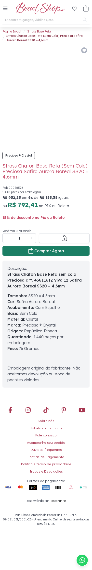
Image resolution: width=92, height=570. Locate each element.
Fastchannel (58, 501)
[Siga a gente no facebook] (10, 410)
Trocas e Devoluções (46, 471)
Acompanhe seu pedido (46, 442)
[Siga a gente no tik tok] (46, 410)
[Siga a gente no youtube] (82, 410)
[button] (5, 8)
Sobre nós (46, 421)
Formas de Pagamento (46, 457)
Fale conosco (46, 435)
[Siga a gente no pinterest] (64, 410)
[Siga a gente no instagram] (28, 410)
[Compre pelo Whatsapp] (82, 560)
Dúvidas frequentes (46, 450)
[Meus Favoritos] (74, 8)
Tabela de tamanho (46, 428)
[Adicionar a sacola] (64, 238)
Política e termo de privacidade (46, 464)
